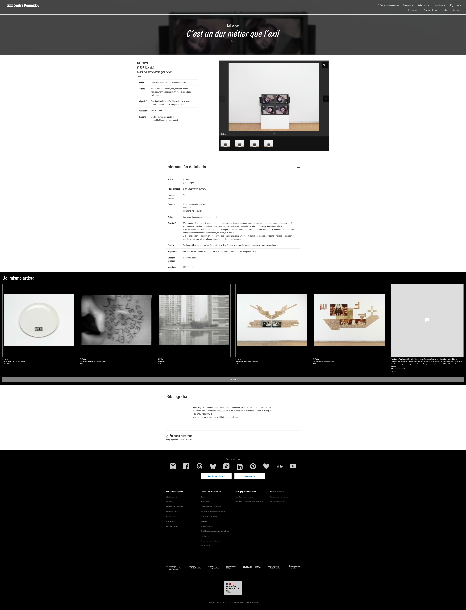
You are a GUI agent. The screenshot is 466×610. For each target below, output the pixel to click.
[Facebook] (186, 467)
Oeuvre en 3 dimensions (160, 82)
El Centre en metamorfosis (389, 5)
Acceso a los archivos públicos (210, 541)
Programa (407, 5)
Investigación (205, 536)
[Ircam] (197, 569)
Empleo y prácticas (172, 511)
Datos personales (238, 603)
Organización (170, 502)
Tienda (445, 10)
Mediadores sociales (207, 526)
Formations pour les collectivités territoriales (249, 502)
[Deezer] (266, 467)
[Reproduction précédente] (222, 99)
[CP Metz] (215, 569)
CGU (230, 603)
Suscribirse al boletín (216, 476)
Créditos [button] (223, 134)
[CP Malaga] (233, 569)
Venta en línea (430, 10)
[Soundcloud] (279, 467)
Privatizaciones (205, 502)
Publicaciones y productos (209, 516)
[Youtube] (293, 467)
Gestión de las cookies (251, 603)
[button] (233, 167)
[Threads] (199, 467)
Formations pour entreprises (244, 497)
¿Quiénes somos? (171, 497)
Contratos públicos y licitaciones (211, 507)
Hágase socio (415, 10)
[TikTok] (226, 467)
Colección (422, 5)
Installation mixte (179, 82)
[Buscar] (451, 5)
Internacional (170, 521)
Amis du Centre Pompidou (278, 502)
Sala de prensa (205, 546)
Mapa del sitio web (222, 603)
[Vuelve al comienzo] (460, 604)
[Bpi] (175, 569)
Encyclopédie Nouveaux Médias (179, 439)
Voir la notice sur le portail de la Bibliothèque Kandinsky (215, 417)
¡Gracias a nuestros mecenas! (279, 497)
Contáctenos (250, 476)
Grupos (203, 497)
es (458, 5)
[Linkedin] (239, 467)
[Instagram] (173, 467)
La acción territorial (172, 526)
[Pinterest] (253, 467)
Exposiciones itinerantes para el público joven (215, 531)
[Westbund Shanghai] (276, 569)
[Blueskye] (213, 467)
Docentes (204, 521)
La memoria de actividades (174, 507)
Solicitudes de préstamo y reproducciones (213, 511)
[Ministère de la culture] (233, 588)
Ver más (233, 379)
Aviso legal (211, 603)
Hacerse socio (170, 516)
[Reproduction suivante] (326, 99)
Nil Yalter (142, 63)
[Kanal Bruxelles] (254, 569)
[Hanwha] (293, 569)
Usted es (455, 10)
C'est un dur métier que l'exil (194, 204)
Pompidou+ (438, 5)
